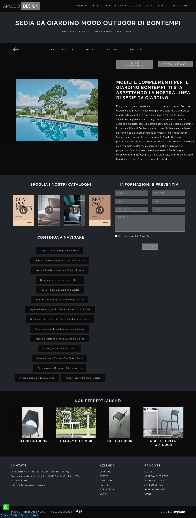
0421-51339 (21, 480)
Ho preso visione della (135, 236)
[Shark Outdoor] (33, 422)
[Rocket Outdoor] (16, 49)
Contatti (186, 6)
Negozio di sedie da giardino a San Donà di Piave (60, 260)
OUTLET (148, 493)
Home (65, 32)
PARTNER (105, 484)
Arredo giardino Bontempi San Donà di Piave (60, 358)
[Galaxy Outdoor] (76, 422)
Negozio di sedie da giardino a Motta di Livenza (60, 270)
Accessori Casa (140, 6)
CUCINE (148, 471)
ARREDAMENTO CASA (156, 476)
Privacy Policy (146, 236)
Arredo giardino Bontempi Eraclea (83, 377)
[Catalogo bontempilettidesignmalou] (74, 210)
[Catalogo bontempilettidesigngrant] (48, 210)
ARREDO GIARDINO (155, 489)
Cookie (14, 515)
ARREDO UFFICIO (153, 484)
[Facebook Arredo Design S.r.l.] (77, 511)
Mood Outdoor (125, 32)
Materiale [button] (113, 49)
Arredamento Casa (114, 6)
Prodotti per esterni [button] (63, 49)
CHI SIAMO (106, 471)
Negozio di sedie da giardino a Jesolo (60, 250)
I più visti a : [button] (136, 49)
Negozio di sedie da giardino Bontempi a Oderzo (60, 328)
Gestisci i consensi (29, 515)
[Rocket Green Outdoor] (163, 422)
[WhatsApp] (6, 507)
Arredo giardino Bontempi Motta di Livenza (60, 368)
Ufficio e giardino (165, 6)
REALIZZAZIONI (108, 489)
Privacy (4, 515)
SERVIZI (104, 476)
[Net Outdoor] (120, 422)
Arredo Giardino (104, 32)
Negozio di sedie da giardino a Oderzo (59, 280)
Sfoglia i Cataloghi (175, 64)
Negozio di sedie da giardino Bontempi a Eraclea (59, 338)
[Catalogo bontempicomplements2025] (23, 210)
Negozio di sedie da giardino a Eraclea (59, 289)
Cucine (94, 6)
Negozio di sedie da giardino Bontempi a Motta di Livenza (59, 319)
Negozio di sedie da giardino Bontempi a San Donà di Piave (59, 309)
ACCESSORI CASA (154, 480)
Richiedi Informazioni (134, 64)
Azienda (81, 6)
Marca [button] (90, 49)
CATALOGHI (106, 480)
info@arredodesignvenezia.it (30, 484)
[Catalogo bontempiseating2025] (99, 210)
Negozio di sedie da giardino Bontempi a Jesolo (60, 299)
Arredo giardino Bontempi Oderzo (36, 377)
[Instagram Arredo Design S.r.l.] (80, 511)
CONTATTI (105, 493)
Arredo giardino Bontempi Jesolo (59, 348)
